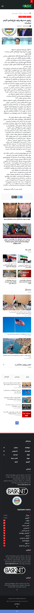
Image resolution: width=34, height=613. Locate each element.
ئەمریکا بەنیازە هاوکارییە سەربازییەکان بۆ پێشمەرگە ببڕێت (19, 334)
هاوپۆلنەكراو (25, 541)
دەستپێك (26, 13)
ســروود (27, 543)
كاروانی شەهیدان (24, 538)
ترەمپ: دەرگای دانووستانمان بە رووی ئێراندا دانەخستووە (9, 266)
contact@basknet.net (24, 484)
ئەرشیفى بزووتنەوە (24, 533)
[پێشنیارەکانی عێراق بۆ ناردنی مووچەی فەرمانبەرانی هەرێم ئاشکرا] (24, 273)
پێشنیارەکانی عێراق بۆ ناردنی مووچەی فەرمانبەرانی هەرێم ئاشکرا (25, 281)
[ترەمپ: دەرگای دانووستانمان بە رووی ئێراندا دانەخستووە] (9, 258)
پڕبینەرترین (17, 377)
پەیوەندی (17, 604)
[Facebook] (17, 423)
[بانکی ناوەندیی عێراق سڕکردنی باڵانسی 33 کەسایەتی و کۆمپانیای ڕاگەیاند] (26, 414)
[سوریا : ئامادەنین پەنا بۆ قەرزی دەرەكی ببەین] (24, 259)
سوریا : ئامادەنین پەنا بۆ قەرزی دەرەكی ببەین (24, 266)
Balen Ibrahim (26, 26)
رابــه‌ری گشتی (25, 530)
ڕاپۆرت (27, 520)
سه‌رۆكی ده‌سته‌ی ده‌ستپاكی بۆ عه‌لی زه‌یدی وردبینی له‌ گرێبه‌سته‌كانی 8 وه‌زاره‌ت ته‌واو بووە (20, 313)
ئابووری (28, 462)
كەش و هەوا (25, 525)
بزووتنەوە (27, 447)
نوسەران (24, 17)
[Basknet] (27, 6)
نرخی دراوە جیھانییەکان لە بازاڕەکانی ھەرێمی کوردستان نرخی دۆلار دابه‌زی (10, 281)
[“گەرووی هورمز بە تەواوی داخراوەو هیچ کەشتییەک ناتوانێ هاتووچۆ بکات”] (17, 346)
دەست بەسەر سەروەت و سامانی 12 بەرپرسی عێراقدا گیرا (13, 405)
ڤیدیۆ (16, 462)
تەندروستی (15, 451)
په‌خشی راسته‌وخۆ (24, 546)
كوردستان (15, 13)
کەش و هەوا (14, 458)
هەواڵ (21, 13)
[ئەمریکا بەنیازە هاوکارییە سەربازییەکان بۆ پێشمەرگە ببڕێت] (17, 325)
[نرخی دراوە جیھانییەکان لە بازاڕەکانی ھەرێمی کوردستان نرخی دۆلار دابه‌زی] (9, 273)
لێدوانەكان (6, 377)
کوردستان (27, 451)
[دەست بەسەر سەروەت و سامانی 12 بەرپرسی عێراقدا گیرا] (26, 407)
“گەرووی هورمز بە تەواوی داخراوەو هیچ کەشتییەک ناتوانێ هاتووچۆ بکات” (17, 356)
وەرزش (16, 447)
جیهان (28, 458)
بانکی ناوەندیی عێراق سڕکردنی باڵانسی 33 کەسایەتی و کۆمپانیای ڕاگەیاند (12, 413)
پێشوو (27, 377)
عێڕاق (28, 454)
